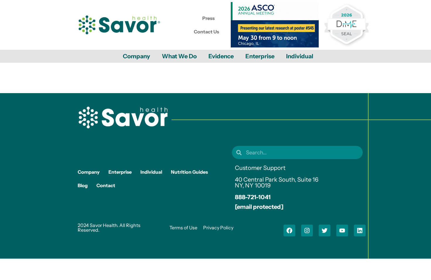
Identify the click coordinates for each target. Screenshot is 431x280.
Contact (105, 185)
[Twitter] (324, 230)
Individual (299, 56)
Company (136, 56)
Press (208, 18)
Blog (83, 185)
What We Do (179, 56)
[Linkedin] (360, 230)
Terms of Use (183, 228)
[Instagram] (307, 230)
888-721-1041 (253, 197)
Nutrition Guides (189, 172)
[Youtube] (342, 230)
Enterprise (259, 56)
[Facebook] (289, 230)
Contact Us (206, 32)
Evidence (221, 56)
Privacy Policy (218, 228)
